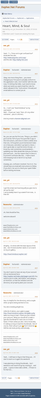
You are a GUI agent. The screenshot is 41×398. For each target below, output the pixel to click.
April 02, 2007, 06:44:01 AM (11, 268)
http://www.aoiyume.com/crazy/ (15, 58)
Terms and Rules (19, 391)
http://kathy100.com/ (20, 60)
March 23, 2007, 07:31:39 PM (11, 49)
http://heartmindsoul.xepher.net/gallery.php (19, 313)
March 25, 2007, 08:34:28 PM (11, 184)
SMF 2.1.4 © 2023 (15, 393)
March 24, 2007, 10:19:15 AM (11, 132)
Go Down (5, 39)
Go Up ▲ (28, 391)
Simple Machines (26, 393)
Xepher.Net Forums (13, 7)
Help (11, 391)
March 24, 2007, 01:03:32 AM (11, 103)
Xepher (6, 70)
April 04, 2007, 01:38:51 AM (11, 353)
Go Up (4, 378)
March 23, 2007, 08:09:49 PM (11, 73)
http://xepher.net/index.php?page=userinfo (19, 276)
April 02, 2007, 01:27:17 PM (11, 296)
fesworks (7, 204)
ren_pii (6, 45)
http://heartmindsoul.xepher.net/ (15, 254)
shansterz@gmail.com (22, 119)
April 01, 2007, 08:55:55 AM (11, 241)
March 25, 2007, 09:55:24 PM (11, 208)
